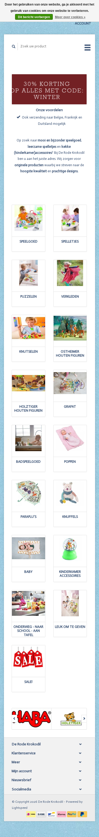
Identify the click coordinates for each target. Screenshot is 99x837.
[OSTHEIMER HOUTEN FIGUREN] (70, 328)
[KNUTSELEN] (28, 328)
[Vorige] (14, 719)
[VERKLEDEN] (70, 273)
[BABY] (28, 548)
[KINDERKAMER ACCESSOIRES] (70, 548)
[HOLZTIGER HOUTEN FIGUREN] (28, 383)
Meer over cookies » (70, 17)
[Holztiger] (71, 718)
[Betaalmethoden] (31, 814)
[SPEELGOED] (28, 218)
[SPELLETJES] (70, 218)
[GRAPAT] (70, 383)
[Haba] (31, 718)
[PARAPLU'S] (28, 493)
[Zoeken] (14, 46)
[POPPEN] (70, 438)
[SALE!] (28, 658)
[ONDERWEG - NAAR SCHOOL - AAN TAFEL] (28, 603)
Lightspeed (19, 808)
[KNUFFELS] (70, 493)
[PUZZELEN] (28, 273)
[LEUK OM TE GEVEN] (70, 603)
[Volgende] (84, 719)
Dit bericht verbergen (34, 17)
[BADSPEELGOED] (28, 438)
